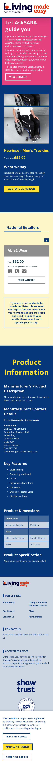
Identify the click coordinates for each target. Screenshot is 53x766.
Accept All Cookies (17, 757)
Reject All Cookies (16, 736)
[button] (7, 125)
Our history (9, 611)
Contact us (8, 616)
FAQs (31, 611)
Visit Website (26, 280)
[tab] (22, 225)
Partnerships (35, 616)
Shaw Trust (9, 602)
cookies (14, 718)
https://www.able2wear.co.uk (21, 420)
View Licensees (18, 77)
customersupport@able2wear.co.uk (21, 451)
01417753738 (10, 448)
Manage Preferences (17, 746)
